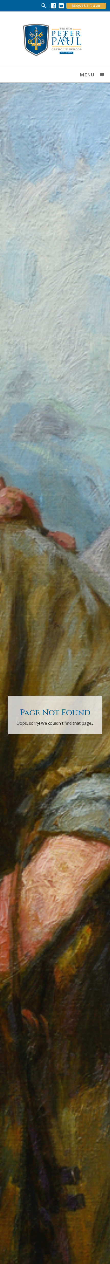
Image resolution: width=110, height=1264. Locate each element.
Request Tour (86, 6)
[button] (102, 74)
